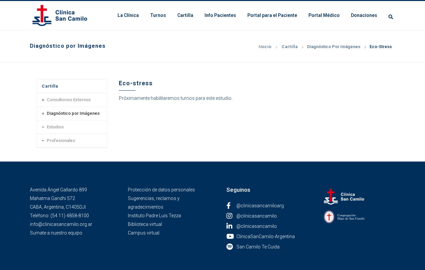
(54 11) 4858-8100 (69, 215)
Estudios (55, 126)
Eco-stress (381, 46)
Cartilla (290, 46)
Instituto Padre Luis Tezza (154, 215)
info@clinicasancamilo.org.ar (61, 224)
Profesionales (61, 140)
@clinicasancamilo (256, 216)
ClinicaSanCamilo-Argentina (265, 236)
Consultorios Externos (69, 99)
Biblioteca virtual (145, 224)
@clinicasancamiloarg (260, 205)
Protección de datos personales (161, 189)
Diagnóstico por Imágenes (333, 46)
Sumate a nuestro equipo (56, 233)
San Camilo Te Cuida (258, 246)
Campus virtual (143, 233)
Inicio (265, 46)
